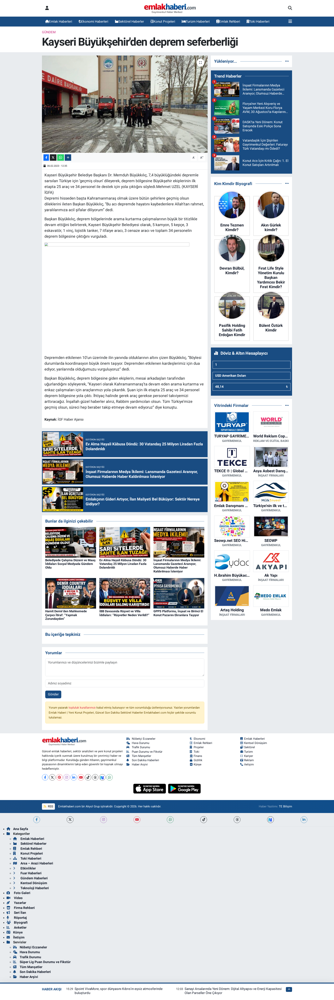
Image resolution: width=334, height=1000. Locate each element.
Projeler (199, 747)
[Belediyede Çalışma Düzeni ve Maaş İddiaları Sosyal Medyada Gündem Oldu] (70, 542)
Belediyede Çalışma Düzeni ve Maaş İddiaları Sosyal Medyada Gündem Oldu (70, 563)
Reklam (249, 760)
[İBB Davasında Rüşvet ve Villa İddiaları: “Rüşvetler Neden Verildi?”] (124, 593)
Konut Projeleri (164, 21)
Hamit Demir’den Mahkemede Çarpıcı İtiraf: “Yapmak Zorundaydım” (66, 614)
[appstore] (150, 788)
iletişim (249, 764)
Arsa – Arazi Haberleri (36, 863)
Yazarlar (19, 903)
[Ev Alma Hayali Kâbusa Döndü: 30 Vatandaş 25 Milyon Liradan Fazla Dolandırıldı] (124, 542)
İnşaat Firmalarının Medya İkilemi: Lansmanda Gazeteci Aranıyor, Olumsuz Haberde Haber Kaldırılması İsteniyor (177, 565)
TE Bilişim (285, 806)
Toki (196, 751)
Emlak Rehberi (229, 21)
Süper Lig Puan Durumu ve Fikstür (45, 962)
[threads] (237, 819)
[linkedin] (304, 819)
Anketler (19, 927)
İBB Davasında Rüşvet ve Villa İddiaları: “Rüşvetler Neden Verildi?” (124, 613)
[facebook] (36, 819)
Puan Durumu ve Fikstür (147, 751)
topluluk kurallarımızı (82, 707)
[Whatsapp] (109, 777)
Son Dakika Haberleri (145, 760)
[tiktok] (203, 819)
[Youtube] (81, 777)
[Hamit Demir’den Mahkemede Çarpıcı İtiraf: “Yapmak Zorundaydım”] (70, 593)
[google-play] (184, 788)
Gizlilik (198, 760)
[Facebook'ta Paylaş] (46, 157)
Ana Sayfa (20, 829)
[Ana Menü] (290, 21)
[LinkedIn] (74, 777)
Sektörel (249, 747)
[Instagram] (66, 777)
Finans (198, 756)
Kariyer (248, 756)
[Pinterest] (59, 777)
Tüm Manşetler (141, 756)
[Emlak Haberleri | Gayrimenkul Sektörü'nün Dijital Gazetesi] (170, 8)
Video (18, 898)
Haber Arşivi (140, 764)
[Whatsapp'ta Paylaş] (60, 157)
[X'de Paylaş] (53, 157)
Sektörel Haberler (131, 21)
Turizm (248, 751)
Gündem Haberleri (34, 878)
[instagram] (103, 819)
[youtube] (137, 819)
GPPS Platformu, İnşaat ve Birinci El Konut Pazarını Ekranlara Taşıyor (178, 613)
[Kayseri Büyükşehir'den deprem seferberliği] (125, 104)
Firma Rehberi (24, 908)
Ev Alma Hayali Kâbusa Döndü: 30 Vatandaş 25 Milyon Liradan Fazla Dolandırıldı (123, 563)
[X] (52, 777)
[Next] (102, 777)
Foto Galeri (21, 893)
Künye (197, 764)
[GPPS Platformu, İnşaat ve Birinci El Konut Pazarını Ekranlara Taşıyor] (178, 593)
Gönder (53, 694)
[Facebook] (45, 777)
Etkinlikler (28, 868)
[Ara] (290, 8)
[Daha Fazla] (68, 157)
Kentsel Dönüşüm (255, 743)
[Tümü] (287, 61)
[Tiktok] (88, 777)
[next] (270, 819)
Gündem (49, 32)
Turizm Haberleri (198, 21)
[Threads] (95, 777)
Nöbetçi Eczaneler (143, 738)
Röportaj (20, 918)
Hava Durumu (140, 743)
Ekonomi (199, 738)
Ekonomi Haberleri (94, 21)
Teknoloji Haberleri (34, 888)
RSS (50, 806)
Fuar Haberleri (31, 873)
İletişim (19, 937)
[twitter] (70, 819)
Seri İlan (19, 913)
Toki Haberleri (259, 21)
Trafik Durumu (141, 747)
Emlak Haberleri (60, 21)
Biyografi (20, 922)
